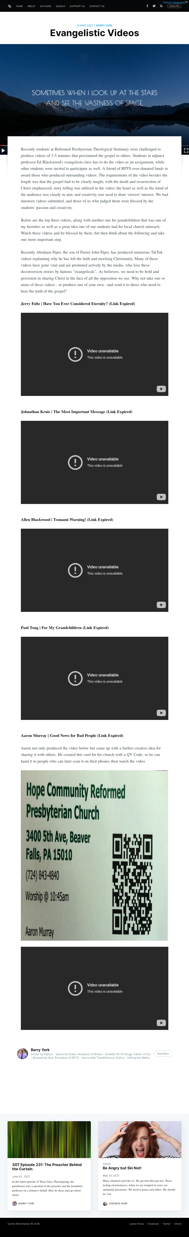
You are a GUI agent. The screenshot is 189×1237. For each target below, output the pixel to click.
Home (19, 6)
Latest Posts (137, 1223)
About (32, 6)
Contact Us (97, 6)
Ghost (177, 1223)
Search (60, 6)
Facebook (153, 1223)
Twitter (167, 1223)
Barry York (104, 25)
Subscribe (174, 5)
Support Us (77, 6)
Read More (163, 1053)
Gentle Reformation (19, 1223)
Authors (45, 6)
